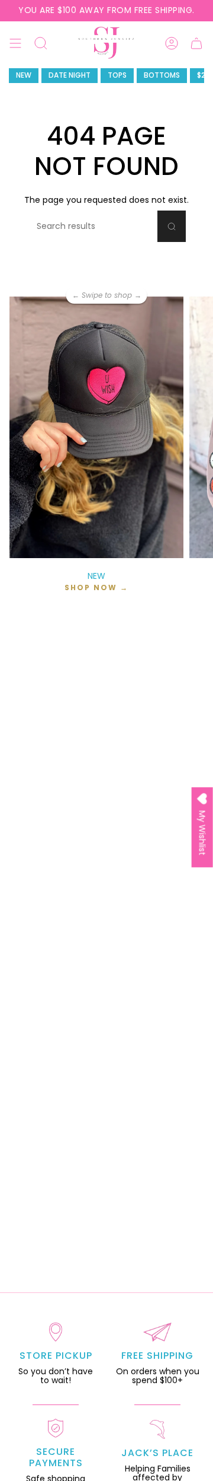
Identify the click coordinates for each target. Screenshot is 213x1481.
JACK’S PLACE (157, 1453)
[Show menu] (15, 43)
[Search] (171, 226)
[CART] (196, 43)
